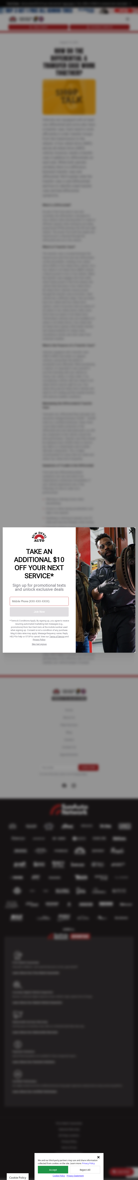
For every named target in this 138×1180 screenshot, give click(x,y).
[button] (98, 1157)
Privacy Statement (75, 1175)
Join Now (39, 611)
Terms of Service (56, 636)
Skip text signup (39, 644)
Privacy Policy (39, 639)
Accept (53, 1169)
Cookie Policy (59, 1175)
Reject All (85, 1169)
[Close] (131, 531)
